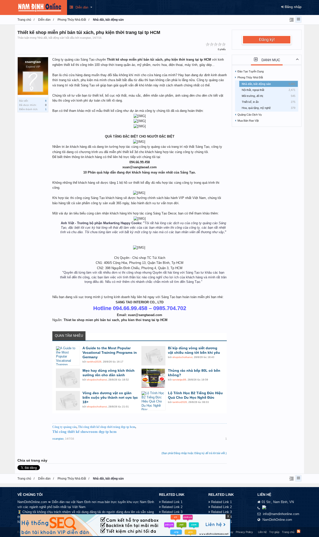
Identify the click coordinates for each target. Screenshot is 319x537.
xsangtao (85, 37)
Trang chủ (288, 532)
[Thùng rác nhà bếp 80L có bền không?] (153, 378)
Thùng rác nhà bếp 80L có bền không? (194, 372)
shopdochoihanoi (182, 357)
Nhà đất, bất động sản (51, 37)
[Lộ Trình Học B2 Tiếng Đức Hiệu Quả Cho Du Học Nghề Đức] (153, 400)
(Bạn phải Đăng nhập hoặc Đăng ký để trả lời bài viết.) (194, 453)
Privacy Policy (244, 532)
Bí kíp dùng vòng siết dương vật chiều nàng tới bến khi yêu (194, 350)
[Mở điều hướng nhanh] (291, 19)
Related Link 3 (172, 512)
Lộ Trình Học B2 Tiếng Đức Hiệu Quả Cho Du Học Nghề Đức (195, 395)
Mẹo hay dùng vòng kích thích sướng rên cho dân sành (108, 372)
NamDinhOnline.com (277, 520)
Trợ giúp (274, 532)
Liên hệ (262, 532)
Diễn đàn (82, 7)
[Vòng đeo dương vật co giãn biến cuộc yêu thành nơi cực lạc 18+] (68, 400)
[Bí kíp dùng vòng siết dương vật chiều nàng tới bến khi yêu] (153, 355)
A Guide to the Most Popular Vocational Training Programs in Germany (109, 352)
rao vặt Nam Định (78, 502)
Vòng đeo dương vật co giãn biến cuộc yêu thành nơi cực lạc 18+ (110, 397)
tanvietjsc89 (179, 379)
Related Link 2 (172, 507)
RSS (298, 531)
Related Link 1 (172, 502)
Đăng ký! (267, 39)
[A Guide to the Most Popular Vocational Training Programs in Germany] (68, 355)
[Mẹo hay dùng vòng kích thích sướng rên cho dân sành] (68, 378)
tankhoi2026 (94, 361)
